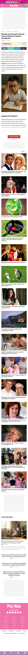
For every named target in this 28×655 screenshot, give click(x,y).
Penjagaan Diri (15, 31)
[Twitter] (13, 612)
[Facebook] (8, 612)
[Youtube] (18, 612)
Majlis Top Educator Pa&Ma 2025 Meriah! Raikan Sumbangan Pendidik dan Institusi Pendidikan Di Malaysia (14, 573)
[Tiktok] (15, 612)
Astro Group (23, 633)
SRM (2, 544)
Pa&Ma (2, 31)
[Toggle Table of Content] (23, 44)
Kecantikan (8, 31)
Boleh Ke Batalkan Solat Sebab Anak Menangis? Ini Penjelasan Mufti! (12, 542)
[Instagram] (10, 612)
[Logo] (14, 5)
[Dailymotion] (20, 612)
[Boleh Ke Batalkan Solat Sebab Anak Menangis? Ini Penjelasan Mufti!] (14, 530)
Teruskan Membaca (14, 136)
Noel (3, 40)
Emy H (11, 558)
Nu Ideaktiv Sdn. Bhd (13, 633)
